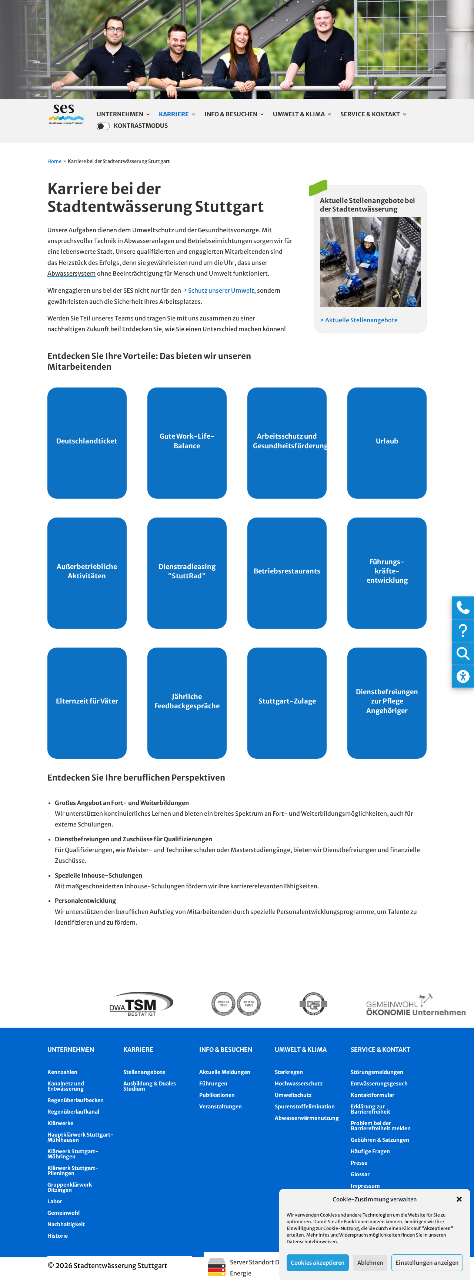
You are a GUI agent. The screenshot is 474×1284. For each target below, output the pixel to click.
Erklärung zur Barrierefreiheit (370, 1109)
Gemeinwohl (63, 1213)
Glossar (360, 1174)
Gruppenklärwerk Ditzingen (69, 1187)
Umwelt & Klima (299, 115)
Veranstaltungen (220, 1106)
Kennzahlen (62, 1072)
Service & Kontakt (370, 115)
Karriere (174, 115)
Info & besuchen (225, 1049)
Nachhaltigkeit (66, 1224)
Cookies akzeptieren (318, 1262)
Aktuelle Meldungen (224, 1072)
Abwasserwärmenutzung (307, 1118)
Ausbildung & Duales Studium (149, 1086)
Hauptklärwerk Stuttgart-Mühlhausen (80, 1137)
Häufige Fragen (370, 1151)
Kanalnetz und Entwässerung (65, 1086)
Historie (57, 1236)
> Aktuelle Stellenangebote (359, 320)
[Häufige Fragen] (463, 630)
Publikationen (217, 1095)
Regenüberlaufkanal (73, 1111)
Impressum (365, 1185)
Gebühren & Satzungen (380, 1140)
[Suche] (463, 653)
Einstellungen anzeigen (427, 1262)
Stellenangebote (144, 1072)
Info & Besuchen (230, 115)
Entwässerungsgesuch (379, 1083)
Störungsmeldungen (377, 1072)
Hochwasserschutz (299, 1083)
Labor (54, 1201)
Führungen (213, 1083)
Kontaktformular (372, 1095)
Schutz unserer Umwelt (221, 290)
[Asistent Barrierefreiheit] (463, 676)
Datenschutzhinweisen (312, 1241)
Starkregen (289, 1072)
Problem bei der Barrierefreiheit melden (381, 1126)
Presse (359, 1163)
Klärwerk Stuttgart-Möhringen (72, 1154)
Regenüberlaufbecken (75, 1100)
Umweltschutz (293, 1095)
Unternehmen (120, 115)
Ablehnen (370, 1262)
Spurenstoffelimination (305, 1106)
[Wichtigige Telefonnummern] (463, 607)
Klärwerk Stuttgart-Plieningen (72, 1171)
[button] (459, 1199)
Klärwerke (60, 1123)
